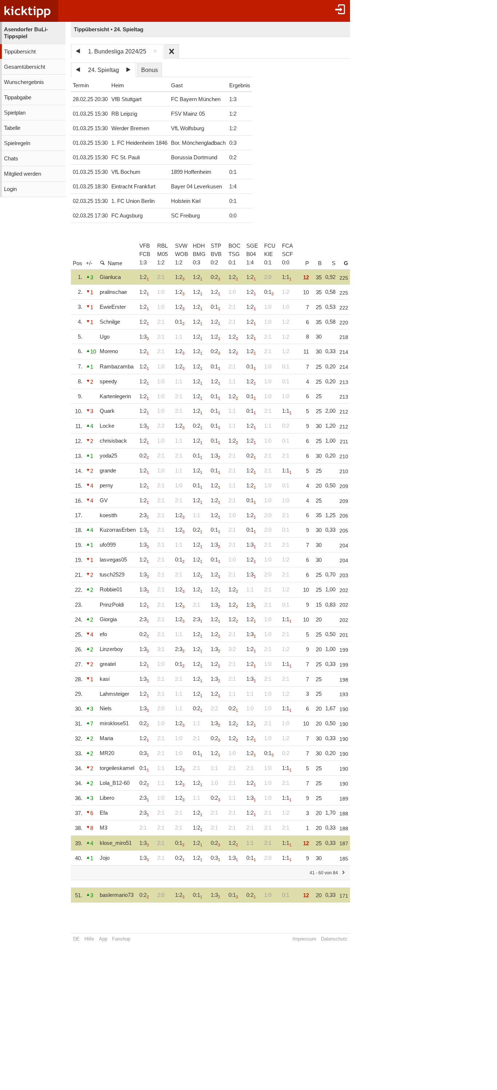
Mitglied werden (22, 174)
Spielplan (14, 113)
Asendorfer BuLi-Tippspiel (26, 33)
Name (115, 263)
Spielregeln (17, 143)
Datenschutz (334, 939)
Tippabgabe (17, 97)
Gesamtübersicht (24, 67)
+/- (89, 263)
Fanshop (121, 939)
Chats (11, 158)
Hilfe (89, 939)
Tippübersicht (20, 52)
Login (10, 189)
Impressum (304, 939)
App (103, 939)
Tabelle (12, 128)
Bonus (149, 70)
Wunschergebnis (24, 82)
